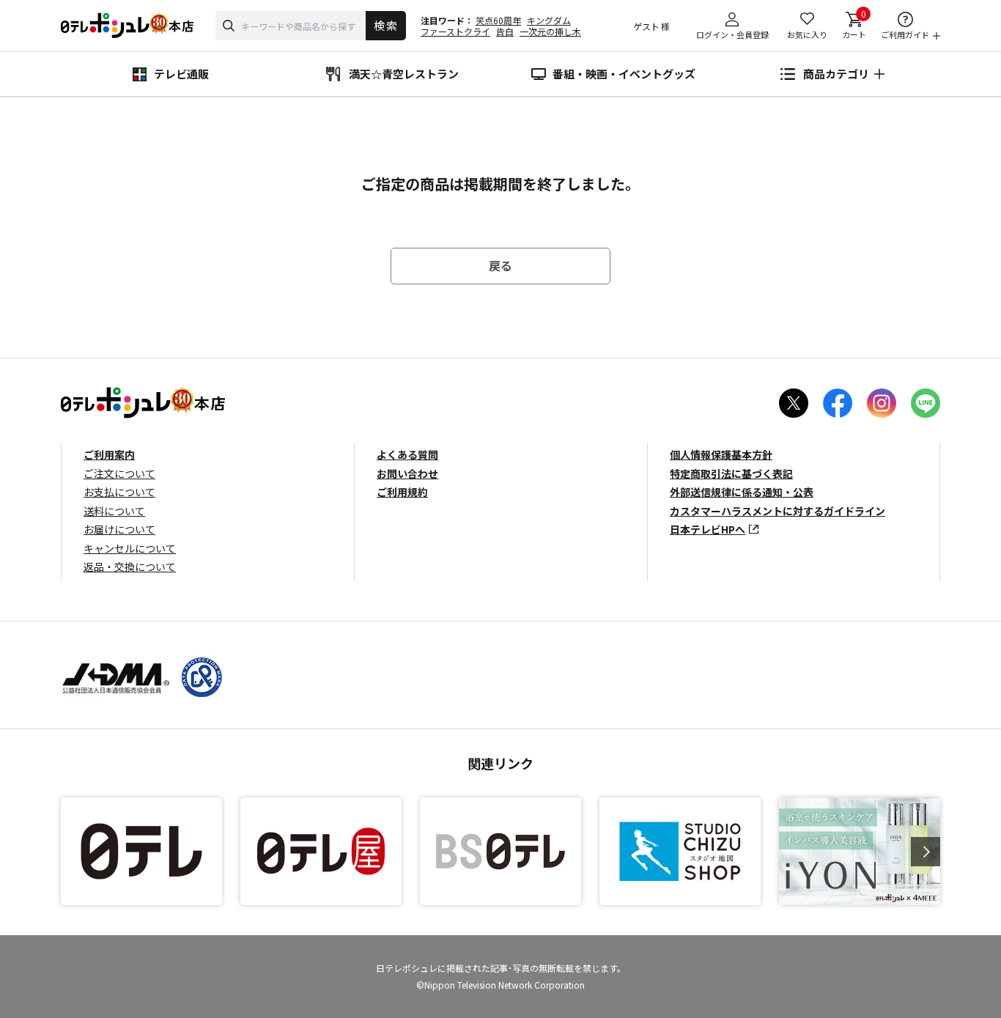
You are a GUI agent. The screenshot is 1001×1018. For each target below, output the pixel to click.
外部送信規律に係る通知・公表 (741, 491)
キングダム (549, 20)
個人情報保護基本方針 (721, 454)
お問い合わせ (407, 473)
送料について (114, 511)
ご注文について (119, 473)
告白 (505, 31)
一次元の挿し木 (550, 31)
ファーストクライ (455, 31)
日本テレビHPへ (707, 529)
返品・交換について (130, 566)
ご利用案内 (109, 454)
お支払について (119, 491)
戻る (500, 265)
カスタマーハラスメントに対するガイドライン (777, 511)
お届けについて (119, 529)
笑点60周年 (498, 20)
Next (925, 851)
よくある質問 (407, 454)
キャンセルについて (130, 548)
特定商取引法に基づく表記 (731, 473)
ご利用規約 (402, 491)
